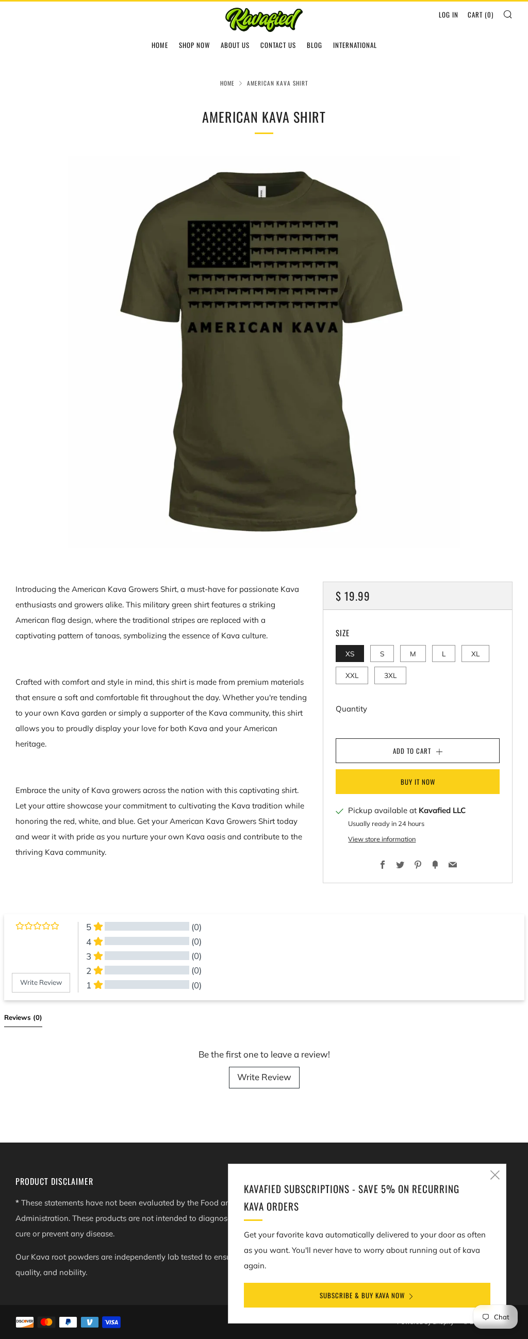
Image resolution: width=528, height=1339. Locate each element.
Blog (314, 45)
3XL (390, 675)
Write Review (264, 1076)
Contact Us (278, 45)
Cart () (480, 14)
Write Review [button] (41, 982)
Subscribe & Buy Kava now (362, 1295)
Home (160, 45)
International (355, 45)
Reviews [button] (23, 1017)
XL (475, 653)
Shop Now (194, 45)
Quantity (351, 709)
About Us (235, 45)
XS (349, 653)
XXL (351, 675)
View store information (382, 839)
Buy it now (418, 781)
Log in (448, 14)
